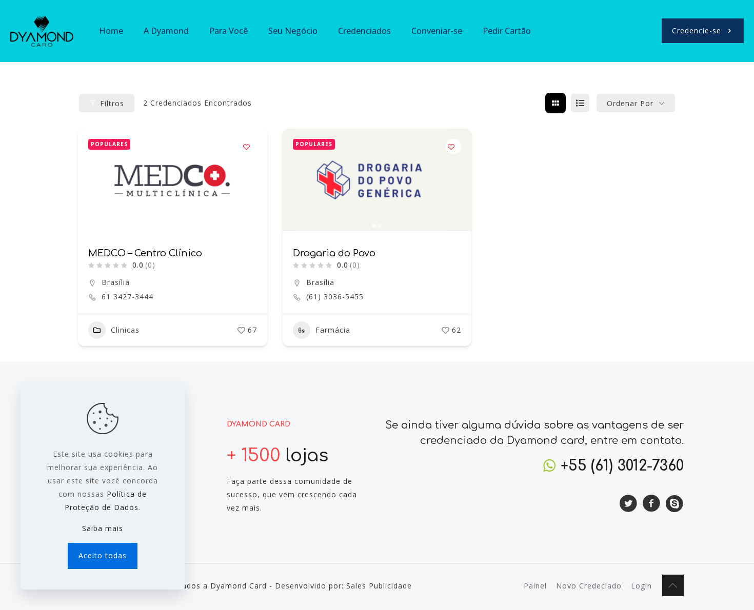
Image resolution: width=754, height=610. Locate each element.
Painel (535, 586)
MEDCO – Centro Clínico (145, 253)
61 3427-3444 (127, 296)
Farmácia (332, 330)
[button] (295, 180)
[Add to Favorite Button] (249, 146)
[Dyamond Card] (41, 31)
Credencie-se (696, 30)
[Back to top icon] (673, 585)
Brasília (116, 282)
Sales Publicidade (379, 586)
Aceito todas (102, 555)
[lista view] (580, 103)
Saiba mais (102, 528)
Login (641, 586)
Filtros (112, 103)
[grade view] (555, 103)
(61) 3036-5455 (335, 296)
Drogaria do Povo (334, 253)
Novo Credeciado (589, 586)
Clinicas (125, 330)
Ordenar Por (630, 103)
